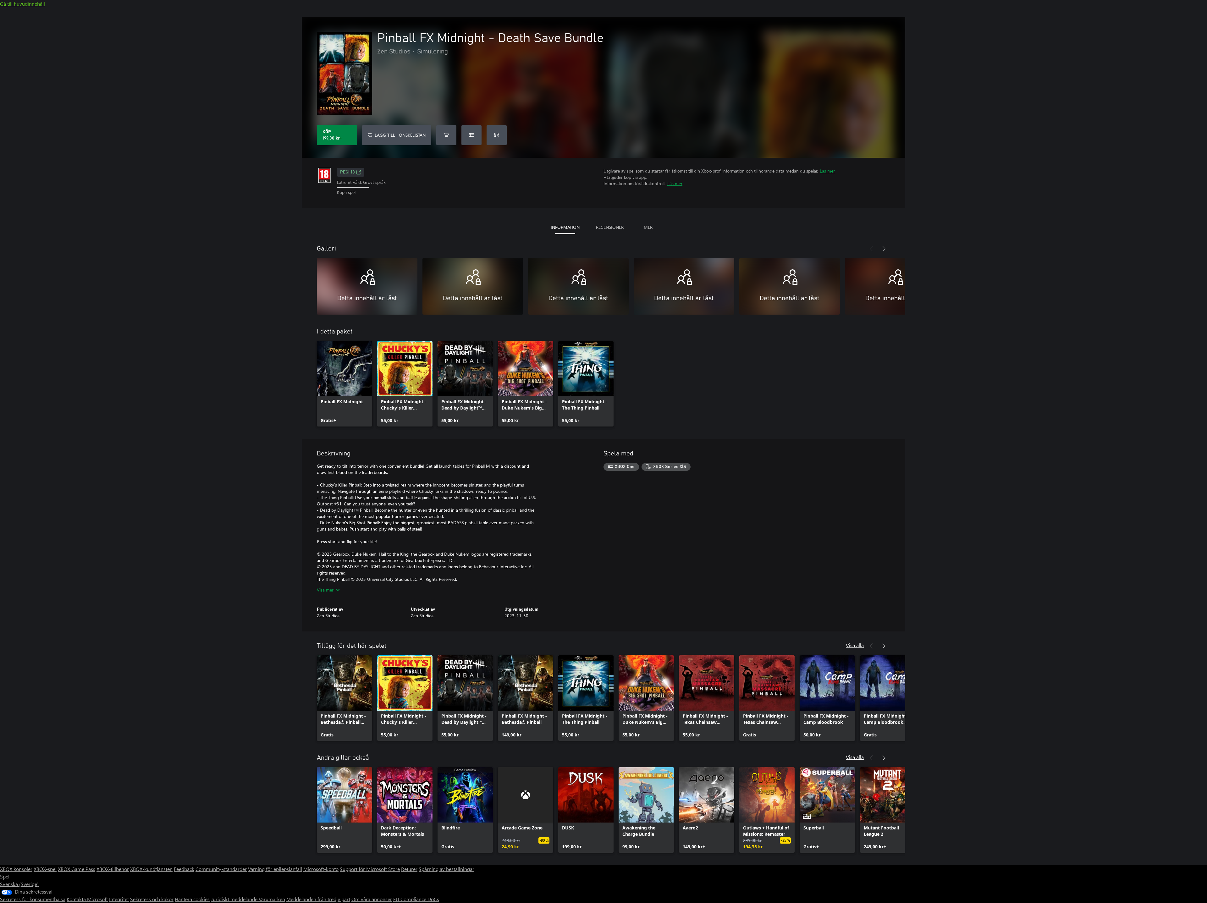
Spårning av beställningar (446, 869)
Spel (4, 876)
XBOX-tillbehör (112, 869)
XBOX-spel (45, 869)
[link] (344, 384)
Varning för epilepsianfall (275, 869)
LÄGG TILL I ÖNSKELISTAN (400, 135)
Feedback (184, 869)
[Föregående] (871, 248)
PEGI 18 (347, 172)
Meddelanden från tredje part (318, 899)
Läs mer (827, 171)
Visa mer (325, 590)
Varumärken (272, 899)
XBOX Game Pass (76, 869)
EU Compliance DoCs (416, 899)
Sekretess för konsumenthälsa (32, 899)
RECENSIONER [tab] (610, 227)
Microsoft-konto (321, 869)
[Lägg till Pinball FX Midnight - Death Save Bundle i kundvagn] (446, 135)
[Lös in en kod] (497, 135)
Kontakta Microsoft (87, 899)
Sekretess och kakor (152, 899)
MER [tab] (648, 227)
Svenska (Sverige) (19, 884)
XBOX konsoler (16, 869)
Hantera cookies (192, 899)
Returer (409, 869)
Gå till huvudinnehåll (22, 3)
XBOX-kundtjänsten (151, 869)
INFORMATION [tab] (565, 227)
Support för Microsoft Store (370, 869)
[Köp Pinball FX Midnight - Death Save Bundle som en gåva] (471, 135)
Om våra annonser (371, 899)
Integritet (119, 899)
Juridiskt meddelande (235, 899)
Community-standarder (221, 869)
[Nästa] (884, 248)
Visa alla (855, 645)
